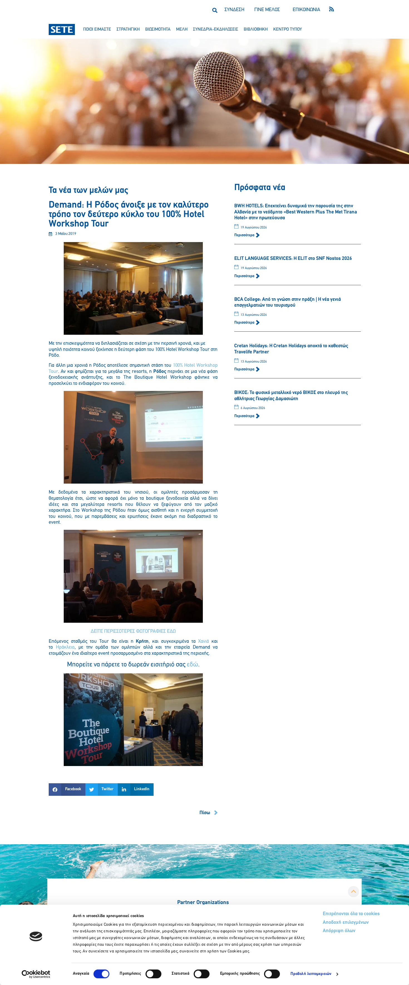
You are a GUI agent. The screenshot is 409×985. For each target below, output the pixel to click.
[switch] (153, 973)
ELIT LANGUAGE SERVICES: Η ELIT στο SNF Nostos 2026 (293, 258)
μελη (182, 29)
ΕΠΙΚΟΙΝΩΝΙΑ (306, 10)
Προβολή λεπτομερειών (310, 974)
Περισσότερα (244, 235)
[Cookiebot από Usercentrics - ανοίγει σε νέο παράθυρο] (36, 974)
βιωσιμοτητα (158, 29)
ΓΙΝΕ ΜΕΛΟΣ (267, 10)
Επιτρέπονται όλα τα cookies (351, 914)
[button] (214, 10)
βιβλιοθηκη (256, 29)
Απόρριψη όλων (339, 931)
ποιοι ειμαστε (97, 29)
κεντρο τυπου (287, 29)
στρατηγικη (128, 29)
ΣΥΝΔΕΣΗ (234, 10)
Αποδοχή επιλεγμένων (346, 922)
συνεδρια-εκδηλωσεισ (215, 29)
